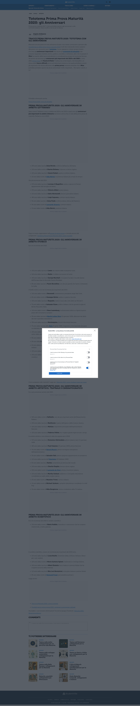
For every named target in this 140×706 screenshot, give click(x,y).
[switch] (88, 352)
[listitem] (70, 349)
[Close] (95, 331)
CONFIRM (59, 373)
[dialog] (70, 353)
